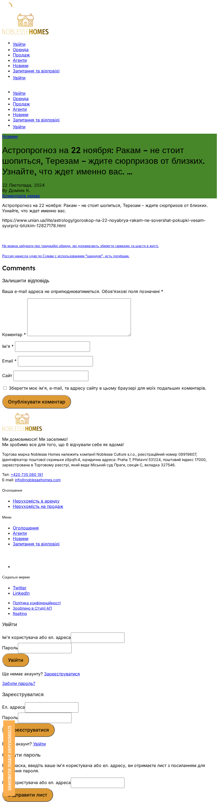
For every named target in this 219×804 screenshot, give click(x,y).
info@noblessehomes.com (38, 479)
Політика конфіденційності (37, 603)
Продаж (21, 55)
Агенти (20, 60)
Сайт (7, 375)
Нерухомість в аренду (36, 501)
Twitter (19, 587)
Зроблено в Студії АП (32, 608)
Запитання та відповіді (36, 71)
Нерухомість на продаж (38, 506)
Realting (20, 613)
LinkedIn (21, 593)
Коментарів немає (21, 195)
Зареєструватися (62, 673)
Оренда (21, 49)
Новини (20, 65)
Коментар (14, 334)
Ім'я (8, 346)
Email (9, 361)
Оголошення (26, 527)
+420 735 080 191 (27, 474)
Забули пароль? (18, 683)
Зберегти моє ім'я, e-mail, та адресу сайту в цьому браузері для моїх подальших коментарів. (107, 388)
